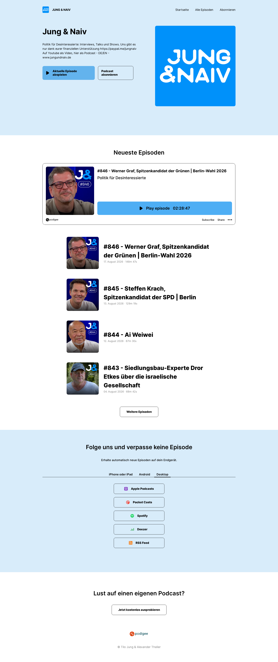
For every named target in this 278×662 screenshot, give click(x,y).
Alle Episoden (204, 9)
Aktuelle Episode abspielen (65, 72)
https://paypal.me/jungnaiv (118, 48)
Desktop (162, 474)
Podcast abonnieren (109, 72)
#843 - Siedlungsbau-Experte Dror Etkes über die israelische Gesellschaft (153, 376)
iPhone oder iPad (121, 474)
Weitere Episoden (139, 411)
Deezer (142, 529)
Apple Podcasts (142, 488)
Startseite (182, 9)
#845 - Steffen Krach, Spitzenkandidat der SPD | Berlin (150, 293)
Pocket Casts (142, 502)
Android (144, 474)
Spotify (142, 515)
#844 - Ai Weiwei (128, 334)
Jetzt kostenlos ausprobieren (139, 609)
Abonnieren (228, 9)
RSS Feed (142, 542)
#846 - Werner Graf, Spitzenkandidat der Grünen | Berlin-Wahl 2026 (156, 251)
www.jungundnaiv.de (56, 57)
